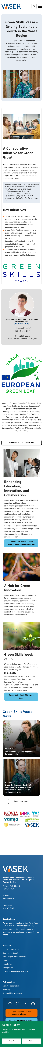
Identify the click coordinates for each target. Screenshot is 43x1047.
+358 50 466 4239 (21, 331)
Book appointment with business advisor (21, 1013)
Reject (11, 1041)
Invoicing (6, 990)
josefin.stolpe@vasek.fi (21, 328)
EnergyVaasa (8, 968)
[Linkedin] (25, 1004)
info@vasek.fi (8, 898)
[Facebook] (10, 1004)
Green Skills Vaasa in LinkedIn (21, 443)
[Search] (34, 6)
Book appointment (10, 953)
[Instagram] (17, 1004)
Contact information (11, 949)
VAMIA (23, 184)
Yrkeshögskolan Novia (13, 189)
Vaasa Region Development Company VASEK (19, 195)
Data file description (11, 986)
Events (5, 960)
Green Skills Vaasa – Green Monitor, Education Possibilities (21, 543)
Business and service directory (15, 971)
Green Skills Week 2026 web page (21, 696)
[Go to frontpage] (11, 6)
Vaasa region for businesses (14, 957)
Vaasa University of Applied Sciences (18, 190)
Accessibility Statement (12, 993)
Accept (31, 1041)
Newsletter (7, 964)
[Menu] (40, 6)
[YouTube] (33, 1004)
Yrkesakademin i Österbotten (23, 187)
